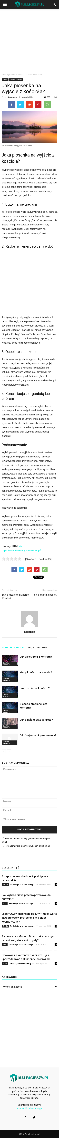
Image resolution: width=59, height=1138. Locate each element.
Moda (5, 80)
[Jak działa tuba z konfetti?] (10, 723)
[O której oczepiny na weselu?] (10, 739)
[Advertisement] (29, 40)
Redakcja (12, 97)
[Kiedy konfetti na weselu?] (10, 676)
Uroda (5, 926)
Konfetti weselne (16, 80)
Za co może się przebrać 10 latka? (15, 596)
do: (20, 546)
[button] (54, 4)
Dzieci (5, 885)
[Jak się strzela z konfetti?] (10, 660)
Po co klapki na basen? (45, 594)
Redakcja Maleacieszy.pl (22, 884)
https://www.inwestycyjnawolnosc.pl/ (21, 550)
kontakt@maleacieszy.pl (29, 1108)
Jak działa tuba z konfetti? (36, 719)
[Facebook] (25, 1117)
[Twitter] (34, 1117)
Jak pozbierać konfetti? (35, 688)
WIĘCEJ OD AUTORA (38, 648)
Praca (5, 963)
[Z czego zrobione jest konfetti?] (10, 707)
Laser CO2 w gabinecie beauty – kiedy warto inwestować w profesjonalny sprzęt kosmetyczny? (29, 917)
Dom (5, 903)
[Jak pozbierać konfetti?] (10, 692)
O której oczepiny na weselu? (38, 735)
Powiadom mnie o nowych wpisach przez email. (27, 846)
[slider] (11, 559)
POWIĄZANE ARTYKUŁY (13, 648)
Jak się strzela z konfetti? (36, 656)
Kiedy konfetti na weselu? (36, 672)
